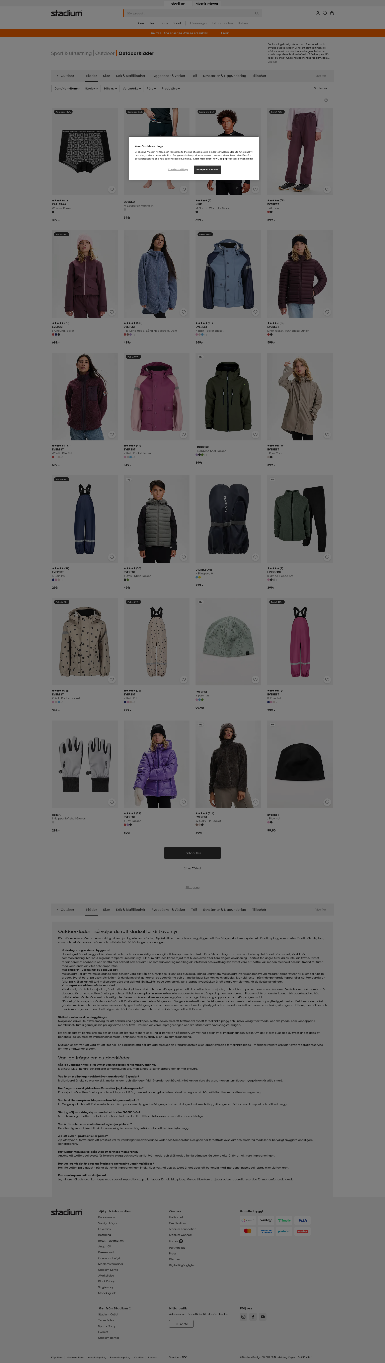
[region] (194, 158)
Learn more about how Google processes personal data (223, 158)
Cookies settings (178, 169)
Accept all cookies (207, 169)
